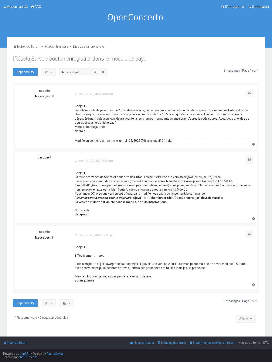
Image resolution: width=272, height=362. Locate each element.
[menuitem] (36, 7)
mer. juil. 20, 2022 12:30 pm (96, 235)
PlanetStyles (55, 353)
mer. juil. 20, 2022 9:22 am (95, 161)
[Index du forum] (136, 18)
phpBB (24, 353)
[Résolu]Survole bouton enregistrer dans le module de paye (79, 59)
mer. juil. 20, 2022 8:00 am (95, 94)
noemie (44, 90)
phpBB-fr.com (27, 357)
